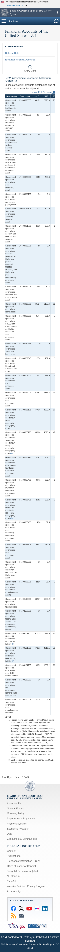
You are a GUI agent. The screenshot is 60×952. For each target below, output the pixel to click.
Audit (36, 871)
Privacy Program (36, 886)
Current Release (14, 46)
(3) (13, 644)
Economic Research (18, 828)
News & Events (15, 808)
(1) (15, 80)
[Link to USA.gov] (17, 925)
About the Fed (14, 803)
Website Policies (16, 886)
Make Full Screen (41, 92)
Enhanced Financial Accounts (20, 59)
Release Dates (12, 53)
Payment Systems (17, 823)
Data (9, 833)
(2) (11, 453)
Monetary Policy (15, 813)
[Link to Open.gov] (38, 925)
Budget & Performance (19, 871)
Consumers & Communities (22, 839)
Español (11, 881)
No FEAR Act (14, 876)
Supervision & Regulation (21, 818)
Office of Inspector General (21, 866)
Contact (11, 851)
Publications (13, 856)
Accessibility (14, 891)
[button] (4, 12)
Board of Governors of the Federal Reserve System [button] (31, 12)
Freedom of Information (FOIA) (23, 861)
